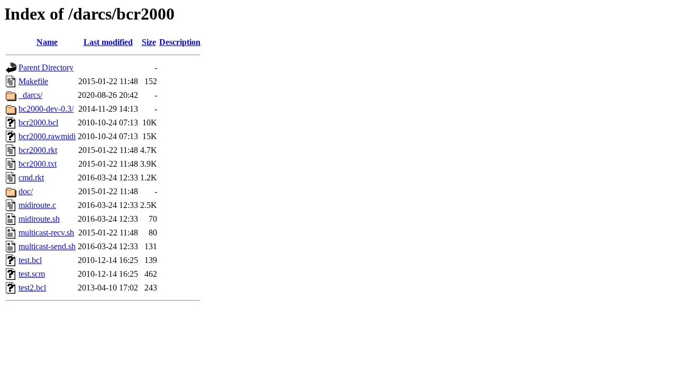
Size (149, 42)
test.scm (32, 273)
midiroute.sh (39, 218)
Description (179, 42)
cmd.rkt (31, 177)
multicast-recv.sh (46, 232)
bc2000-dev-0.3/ (46, 108)
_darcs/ (30, 94)
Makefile (33, 81)
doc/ (26, 191)
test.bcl (30, 260)
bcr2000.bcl (38, 122)
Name (47, 42)
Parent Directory (46, 67)
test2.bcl (32, 287)
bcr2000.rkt (38, 150)
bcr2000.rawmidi (47, 136)
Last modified (108, 42)
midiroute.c (37, 205)
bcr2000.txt (38, 163)
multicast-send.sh (47, 246)
